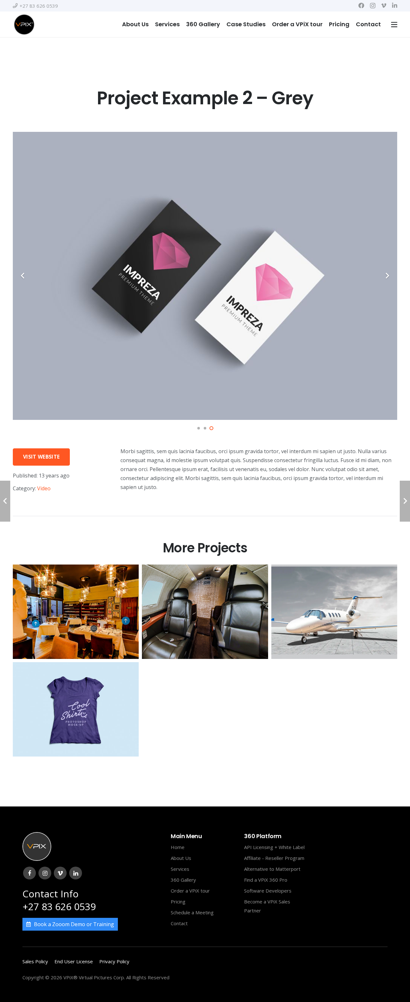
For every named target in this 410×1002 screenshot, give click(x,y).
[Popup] (394, 24)
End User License (73, 961)
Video (44, 488)
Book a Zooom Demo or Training (74, 924)
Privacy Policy (114, 961)
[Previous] (23, 276)
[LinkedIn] (394, 5)
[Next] (387, 276)
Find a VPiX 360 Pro (265, 880)
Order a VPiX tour (190, 890)
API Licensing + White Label (274, 847)
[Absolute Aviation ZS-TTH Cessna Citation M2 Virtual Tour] (334, 612)
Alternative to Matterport (272, 869)
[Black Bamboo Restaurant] (76, 612)
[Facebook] (361, 5)
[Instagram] (372, 6)
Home (177, 847)
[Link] (24, 24)
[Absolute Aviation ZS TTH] (205, 612)
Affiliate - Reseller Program (274, 858)
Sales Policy (35, 961)
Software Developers (267, 890)
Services (180, 869)
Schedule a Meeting (192, 912)
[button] (198, 428)
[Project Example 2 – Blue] (76, 709)
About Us (181, 858)
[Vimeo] (383, 5)
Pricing (178, 901)
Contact (179, 923)
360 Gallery (183, 880)
